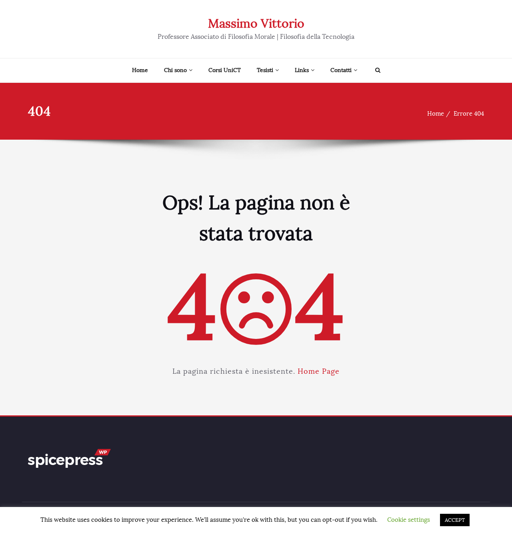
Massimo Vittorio (256, 23)
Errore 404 (469, 113)
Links (302, 70)
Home (140, 70)
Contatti (341, 70)
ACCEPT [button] (455, 520)
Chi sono (175, 70)
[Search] (376, 70)
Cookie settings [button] (408, 519)
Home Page (319, 371)
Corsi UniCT (224, 70)
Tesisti (265, 70)
